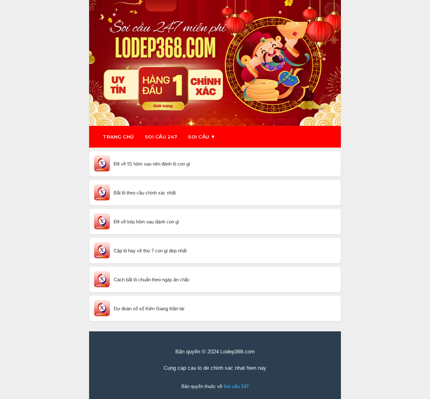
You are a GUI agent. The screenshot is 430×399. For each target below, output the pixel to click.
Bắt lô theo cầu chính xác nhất (145, 192)
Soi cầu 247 (161, 137)
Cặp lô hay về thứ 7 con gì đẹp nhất (150, 250)
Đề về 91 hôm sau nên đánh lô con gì (152, 163)
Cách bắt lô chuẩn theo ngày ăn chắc (152, 279)
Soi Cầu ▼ (202, 137)
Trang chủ (118, 137)
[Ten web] (215, 63)
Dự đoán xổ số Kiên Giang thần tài (149, 308)
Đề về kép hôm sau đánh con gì (146, 221)
